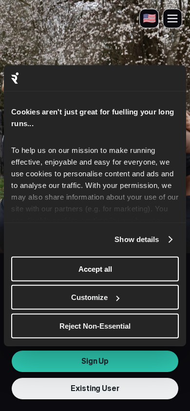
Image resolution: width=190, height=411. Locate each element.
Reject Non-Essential (95, 325)
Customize (89, 297)
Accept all (95, 268)
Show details (136, 239)
